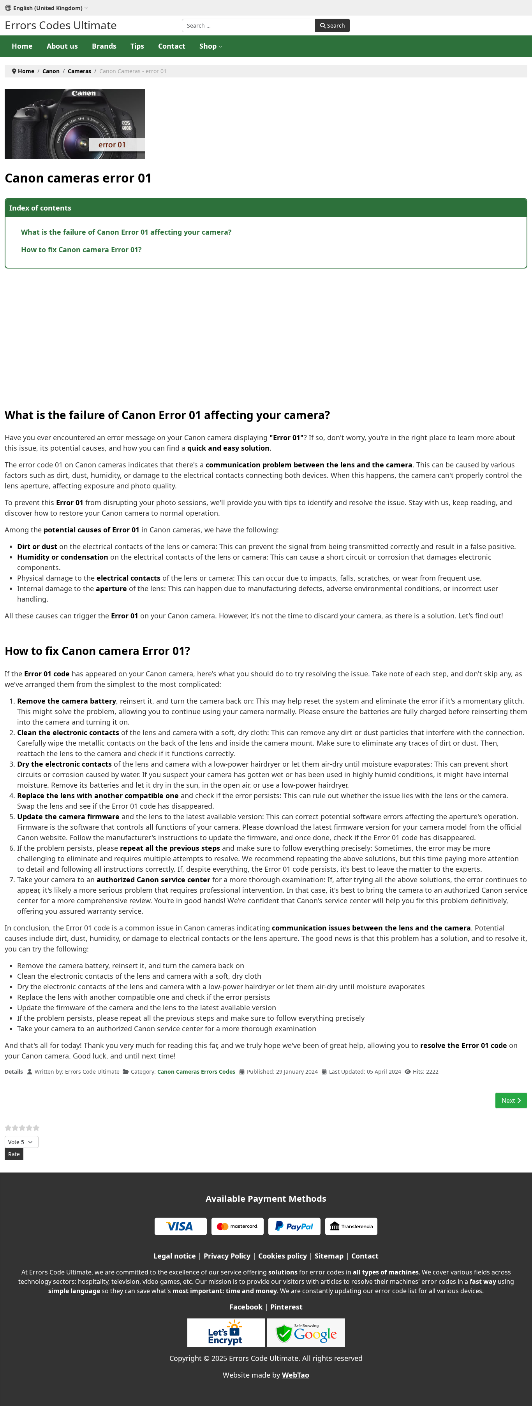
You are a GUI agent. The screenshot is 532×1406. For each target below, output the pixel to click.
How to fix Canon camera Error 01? (81, 249)
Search (335, 25)
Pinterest (286, 1306)
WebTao (295, 1375)
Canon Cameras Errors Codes (196, 1071)
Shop (208, 46)
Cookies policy (282, 1255)
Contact (171, 46)
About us (62, 46)
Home (22, 46)
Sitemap (329, 1255)
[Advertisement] (238, 330)
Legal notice (174, 1255)
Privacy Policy (227, 1255)
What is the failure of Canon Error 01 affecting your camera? (126, 232)
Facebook (245, 1306)
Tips (137, 46)
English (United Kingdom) (48, 8)
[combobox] (248, 25)
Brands (104, 46)
